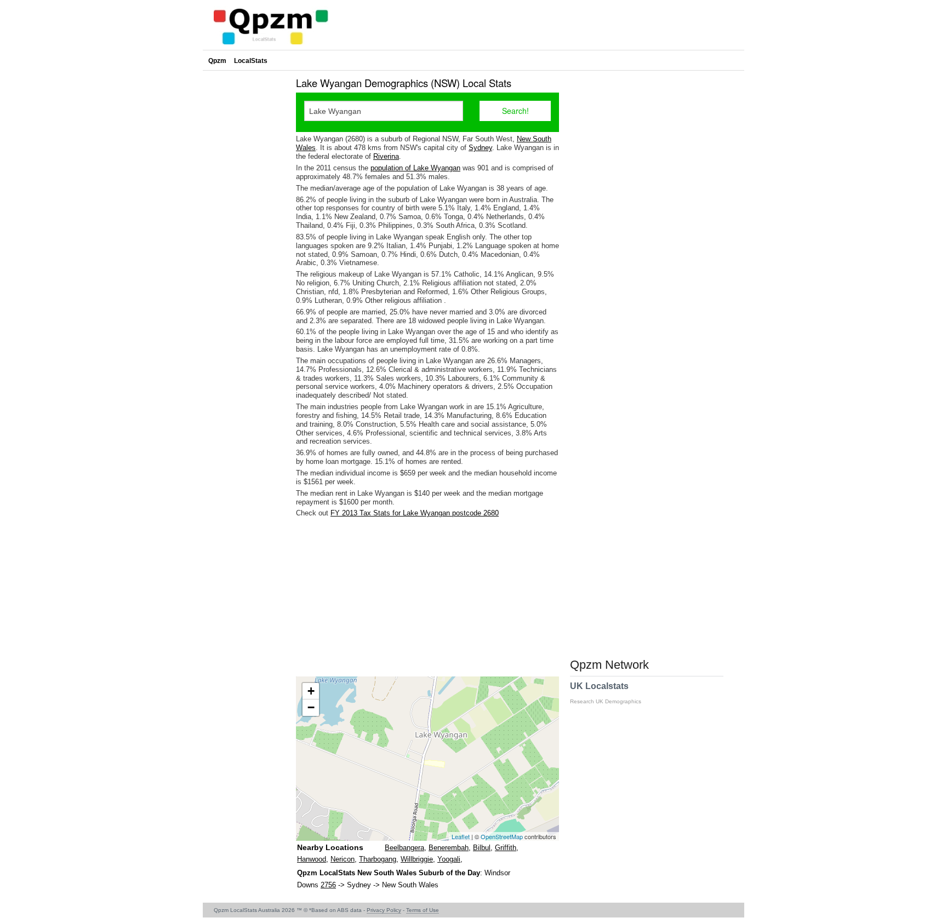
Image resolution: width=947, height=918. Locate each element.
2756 (328, 885)
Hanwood (311, 859)
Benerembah (449, 848)
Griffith (505, 848)
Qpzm (217, 61)
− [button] (311, 707)
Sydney (480, 148)
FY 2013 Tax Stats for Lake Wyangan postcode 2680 (414, 513)
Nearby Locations (330, 847)
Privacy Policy (384, 910)
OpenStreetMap (502, 836)
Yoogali (448, 859)
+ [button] (311, 691)
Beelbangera (404, 848)
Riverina (386, 156)
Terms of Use (422, 910)
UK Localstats (605, 692)
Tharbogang (377, 859)
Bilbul (481, 848)
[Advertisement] (427, 597)
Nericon (342, 859)
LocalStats (250, 61)
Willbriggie (417, 859)
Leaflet (461, 836)
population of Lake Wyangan (415, 168)
